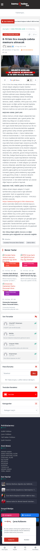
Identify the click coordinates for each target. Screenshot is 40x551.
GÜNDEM (4, 465)
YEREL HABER (5, 471)
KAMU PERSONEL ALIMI (18, 29)
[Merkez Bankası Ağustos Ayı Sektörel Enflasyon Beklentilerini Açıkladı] (3, 484)
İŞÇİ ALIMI (4, 459)
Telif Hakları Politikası (8, 437)
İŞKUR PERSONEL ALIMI (9, 455)
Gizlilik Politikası (6, 431)
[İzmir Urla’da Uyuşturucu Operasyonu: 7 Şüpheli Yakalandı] (3, 490)
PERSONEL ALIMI (7, 457)
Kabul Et (11, 540)
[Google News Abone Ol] (14, 80)
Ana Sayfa (6, 29)
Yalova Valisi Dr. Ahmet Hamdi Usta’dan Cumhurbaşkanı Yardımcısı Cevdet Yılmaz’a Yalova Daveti (20, 501)
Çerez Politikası (6, 434)
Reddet (26, 540)
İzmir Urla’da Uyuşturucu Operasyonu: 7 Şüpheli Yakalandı (20, 490)
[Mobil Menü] (2, 4)
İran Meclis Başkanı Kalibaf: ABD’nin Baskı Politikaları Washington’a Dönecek (21, 496)
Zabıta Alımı (31, 243)
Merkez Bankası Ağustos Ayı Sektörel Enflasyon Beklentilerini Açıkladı (19, 484)
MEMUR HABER (6, 452)
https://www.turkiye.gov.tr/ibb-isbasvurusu (18, 201)
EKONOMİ (4, 463)
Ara (34, 373)
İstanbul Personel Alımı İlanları (14, 243)
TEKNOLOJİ (5, 467)
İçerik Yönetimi (6, 440)
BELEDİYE (4, 461)
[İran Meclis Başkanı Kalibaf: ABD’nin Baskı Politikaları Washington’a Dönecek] (3, 496)
